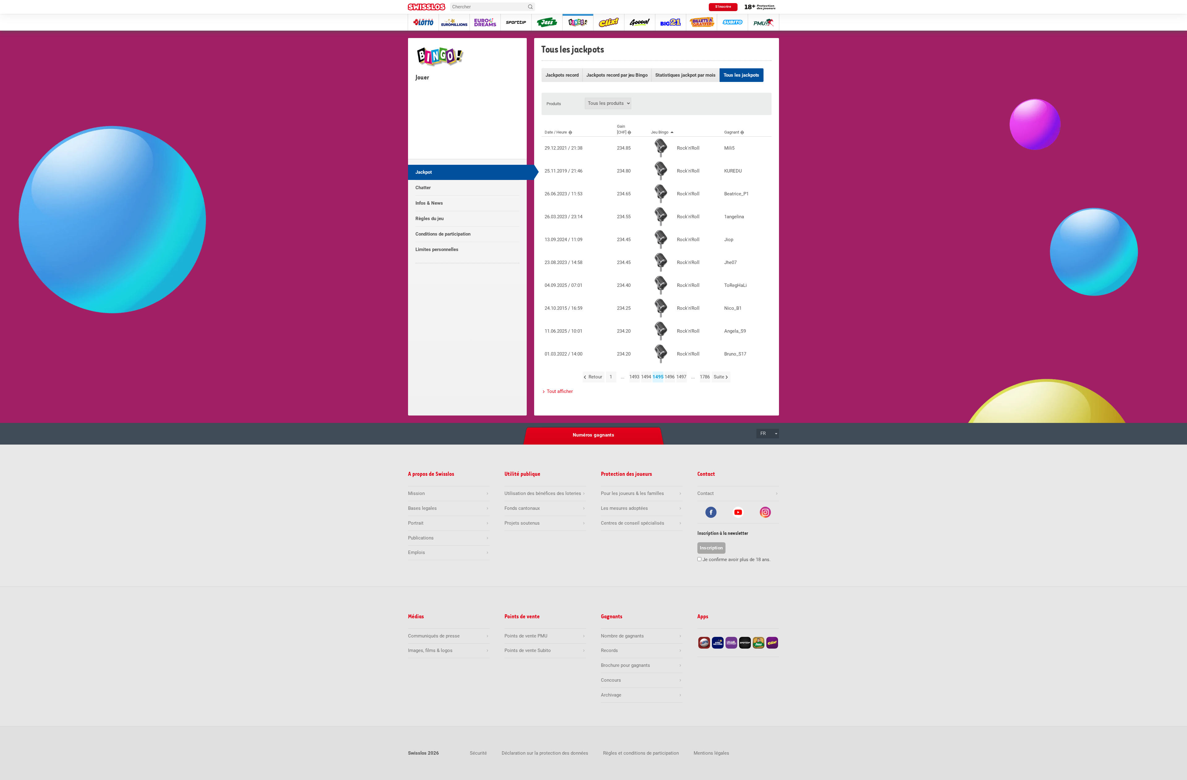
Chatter (423, 187)
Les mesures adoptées (624, 508)
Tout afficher (560, 391)
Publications (421, 538)
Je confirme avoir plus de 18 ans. (737, 559)
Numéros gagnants (593, 435)
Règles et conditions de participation (641, 753)
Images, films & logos (430, 650)
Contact (705, 493)
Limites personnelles (436, 249)
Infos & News (429, 203)
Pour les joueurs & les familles (632, 493)
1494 (646, 377)
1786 (705, 377)
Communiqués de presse (434, 636)
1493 (634, 377)
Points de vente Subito (527, 650)
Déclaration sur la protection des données (545, 753)
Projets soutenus (522, 523)
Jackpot (423, 172)
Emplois (416, 552)
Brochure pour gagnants (625, 665)
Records (609, 650)
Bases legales (422, 508)
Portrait (415, 523)
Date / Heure (556, 132)
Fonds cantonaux (522, 508)
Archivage (611, 695)
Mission (416, 493)
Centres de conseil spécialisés (632, 523)
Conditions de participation (442, 234)
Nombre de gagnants (622, 636)
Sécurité (478, 753)
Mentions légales (711, 753)
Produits (554, 103)
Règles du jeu (429, 218)
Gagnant (731, 132)
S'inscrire (723, 7)
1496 (669, 377)
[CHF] (621, 129)
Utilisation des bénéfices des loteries (542, 493)
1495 (658, 377)
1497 (681, 377)
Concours (611, 680)
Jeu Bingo (659, 132)
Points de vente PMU (525, 636)
